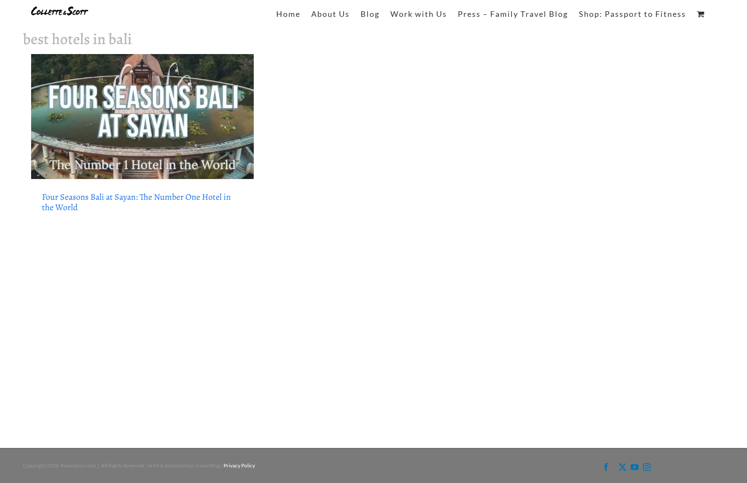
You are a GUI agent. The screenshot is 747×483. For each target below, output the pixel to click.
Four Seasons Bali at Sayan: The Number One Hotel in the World (136, 202)
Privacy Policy (239, 465)
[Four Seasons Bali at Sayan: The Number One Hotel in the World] (142, 116)
